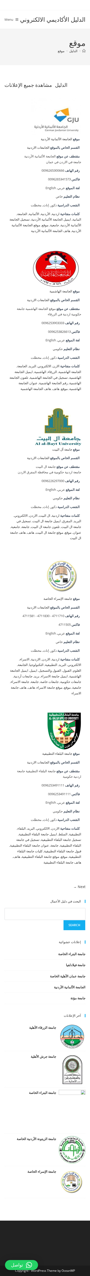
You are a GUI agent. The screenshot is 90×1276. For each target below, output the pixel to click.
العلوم (77, 670)
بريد (37, 676)
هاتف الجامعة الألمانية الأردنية (50, 231)
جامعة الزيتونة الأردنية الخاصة (36, 1139)
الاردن (33, 515)
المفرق (67, 521)
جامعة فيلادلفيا (76, 965)
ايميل (33, 670)
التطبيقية (51, 665)
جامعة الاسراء (20, 682)
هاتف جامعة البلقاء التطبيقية (62, 862)
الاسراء (25, 659)
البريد (32, 366)
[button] (21, 1265)
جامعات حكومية (70, 682)
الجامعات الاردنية (38, 147)
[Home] (84, 51)
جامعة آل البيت (62, 449)
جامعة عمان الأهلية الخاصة (68, 976)
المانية (76, 219)
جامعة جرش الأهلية (43, 1056)
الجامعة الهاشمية (61, 291)
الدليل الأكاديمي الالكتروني (53, 19)
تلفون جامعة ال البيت (45, 527)
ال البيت (44, 515)
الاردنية (35, 659)
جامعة (26, 527)
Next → (79, 886)
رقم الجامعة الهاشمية (53, 383)
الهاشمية (40, 372)
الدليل (61, 85)
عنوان (77, 532)
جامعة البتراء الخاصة (72, 954)
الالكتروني (44, 366)
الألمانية (34, 214)
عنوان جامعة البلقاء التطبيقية (29, 845)
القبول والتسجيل (50, 670)
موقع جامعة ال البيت (49, 532)
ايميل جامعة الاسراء (54, 676)
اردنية (56, 214)
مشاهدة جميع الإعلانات (28, 85)
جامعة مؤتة (78, 998)
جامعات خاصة (49, 682)
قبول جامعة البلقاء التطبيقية (62, 851)
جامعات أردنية (23, 676)
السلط (63, 834)
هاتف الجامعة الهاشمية (35, 389)
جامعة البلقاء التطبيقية (57, 754)
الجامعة (22, 214)
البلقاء (22, 828)
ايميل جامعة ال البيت (46, 521)
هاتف (56, 389)
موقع (61, 51)
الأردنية (45, 214)
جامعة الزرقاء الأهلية (42, 1027)
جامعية (54, 225)
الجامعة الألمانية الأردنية (56, 139)
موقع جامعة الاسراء (49, 687)
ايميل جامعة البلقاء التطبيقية (38, 834)
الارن (56, 366)
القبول (67, 670)
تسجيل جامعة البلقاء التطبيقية (61, 840)
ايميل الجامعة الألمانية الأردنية (51, 219)
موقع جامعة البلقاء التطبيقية (40, 857)
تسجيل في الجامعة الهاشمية (49, 378)
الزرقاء (52, 372)
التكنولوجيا (36, 665)
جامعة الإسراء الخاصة (58, 599)
